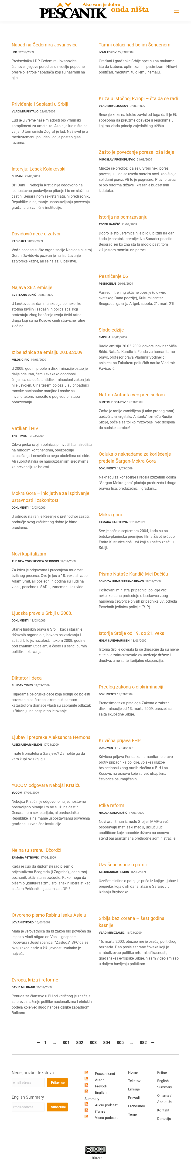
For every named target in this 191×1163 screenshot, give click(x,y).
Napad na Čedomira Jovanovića (45, 45)
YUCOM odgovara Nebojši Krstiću (46, 785)
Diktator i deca (27, 678)
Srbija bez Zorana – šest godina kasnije (131, 921)
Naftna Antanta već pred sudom (132, 395)
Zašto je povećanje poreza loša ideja (136, 152)
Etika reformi (112, 805)
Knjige (162, 1072)
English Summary (28, 1097)
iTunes (100, 1111)
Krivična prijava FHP (120, 740)
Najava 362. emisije (32, 287)
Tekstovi (134, 1081)
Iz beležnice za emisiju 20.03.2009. (48, 352)
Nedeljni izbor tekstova (33, 1072)
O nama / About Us (164, 1098)
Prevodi (101, 1086)
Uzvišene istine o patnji (123, 864)
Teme (132, 1114)
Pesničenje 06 (113, 276)
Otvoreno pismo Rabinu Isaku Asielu (49, 915)
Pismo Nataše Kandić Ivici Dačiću (133, 574)
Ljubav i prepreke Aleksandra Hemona (51, 737)
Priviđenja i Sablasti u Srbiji (40, 104)
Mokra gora (110, 514)
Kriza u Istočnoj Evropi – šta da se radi (138, 98)
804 (106, 1042)
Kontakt (163, 1110)
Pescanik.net (105, 1074)
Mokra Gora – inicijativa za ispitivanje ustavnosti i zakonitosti (50, 496)
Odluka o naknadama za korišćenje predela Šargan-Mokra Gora (135, 457)
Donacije (164, 1119)
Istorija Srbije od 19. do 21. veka (131, 633)
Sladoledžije (111, 330)
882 (143, 1042)
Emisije (134, 1089)
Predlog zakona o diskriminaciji (131, 687)
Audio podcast (106, 1105)
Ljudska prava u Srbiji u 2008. (42, 613)
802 (79, 1042)
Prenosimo (136, 1106)
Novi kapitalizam (29, 554)
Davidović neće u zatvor (36, 234)
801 (66, 1042)
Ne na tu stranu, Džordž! (36, 850)
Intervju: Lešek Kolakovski (38, 169)
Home (133, 1072)
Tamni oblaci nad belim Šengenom (135, 45)
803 (93, 1042)
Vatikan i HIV (25, 428)
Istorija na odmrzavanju (123, 217)
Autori (100, 1080)
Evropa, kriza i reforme (35, 980)
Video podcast (106, 1118)
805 (120, 1042)
